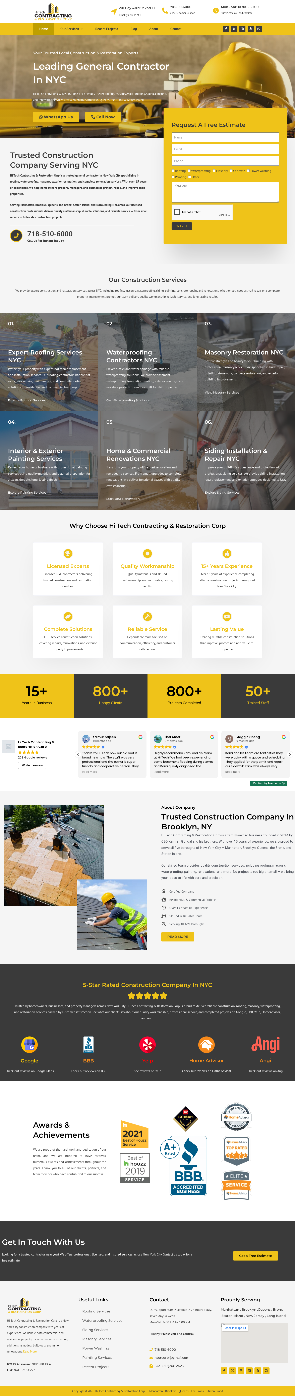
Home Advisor (206, 1061)
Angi (265, 1060)
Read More (30, 1351)
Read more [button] (89, 772)
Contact (175, 29)
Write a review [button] (32, 765)
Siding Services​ (95, 1330)
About (153, 29)
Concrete (239, 171)
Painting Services (97, 1358)
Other (195, 177)
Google (29, 1061)
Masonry (222, 171)
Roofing (180, 171)
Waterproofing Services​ (102, 1321)
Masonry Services (96, 1339)
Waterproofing (201, 171)
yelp (147, 1061)
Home (43, 29)
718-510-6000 (180, 7)
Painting (180, 177)
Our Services (69, 29)
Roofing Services (96, 1311)
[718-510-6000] (165, 11)
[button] (290, 754)
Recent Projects (106, 29)
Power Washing (260, 171)
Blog (133, 29)
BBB (88, 1061)
